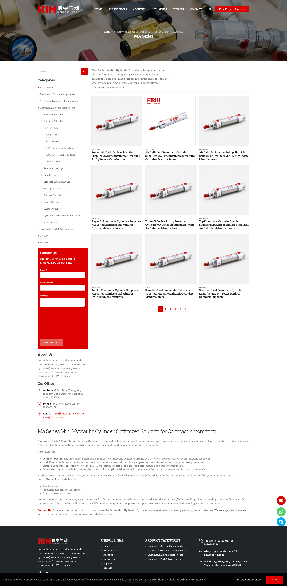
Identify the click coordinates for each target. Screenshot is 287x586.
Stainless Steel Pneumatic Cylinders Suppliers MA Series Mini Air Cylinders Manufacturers (169, 293)
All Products (117, 9)
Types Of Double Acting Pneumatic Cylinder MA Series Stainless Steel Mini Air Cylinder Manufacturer (169, 225)
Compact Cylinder (53, 121)
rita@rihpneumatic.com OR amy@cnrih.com (220, 552)
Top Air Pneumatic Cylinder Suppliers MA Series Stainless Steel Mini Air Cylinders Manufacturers (114, 293)
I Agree (275, 579)
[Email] (281, 500)
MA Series (177, 32)
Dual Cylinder (51, 175)
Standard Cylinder (54, 114)
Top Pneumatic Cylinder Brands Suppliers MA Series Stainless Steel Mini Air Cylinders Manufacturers (224, 225)
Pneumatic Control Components (57, 94)
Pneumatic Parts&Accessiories (56, 229)
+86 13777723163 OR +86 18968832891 (219, 542)
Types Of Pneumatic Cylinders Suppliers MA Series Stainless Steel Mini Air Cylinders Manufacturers (116, 225)
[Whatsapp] (281, 511)
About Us (139, 9)
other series (50, 222)
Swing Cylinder (52, 188)
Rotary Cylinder (52, 202)
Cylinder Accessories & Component (63, 215)
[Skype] (281, 521)
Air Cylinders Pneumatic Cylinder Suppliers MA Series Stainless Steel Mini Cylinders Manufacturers (170, 156)
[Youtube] (47, 572)
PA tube (44, 242)
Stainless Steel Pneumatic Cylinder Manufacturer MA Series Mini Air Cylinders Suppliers (220, 293)
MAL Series (52, 141)
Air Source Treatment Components (59, 101)
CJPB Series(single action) (60, 148)
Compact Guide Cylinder (57, 181)
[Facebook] (40, 572)
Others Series (53, 161)
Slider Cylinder (52, 208)
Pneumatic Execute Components (131, 32)
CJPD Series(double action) (60, 154)
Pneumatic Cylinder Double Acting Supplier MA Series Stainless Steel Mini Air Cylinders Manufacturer (115, 156)
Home (98, 9)
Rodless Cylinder (53, 195)
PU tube (44, 235)
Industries (159, 9)
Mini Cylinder (161, 32)
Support (178, 9)
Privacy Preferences (249, 579)
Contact (196, 9)
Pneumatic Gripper (54, 168)
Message (44, 295)
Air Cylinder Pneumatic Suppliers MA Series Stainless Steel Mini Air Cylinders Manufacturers (223, 156)
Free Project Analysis (232, 9)
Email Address (46, 282)
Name (43, 270)
